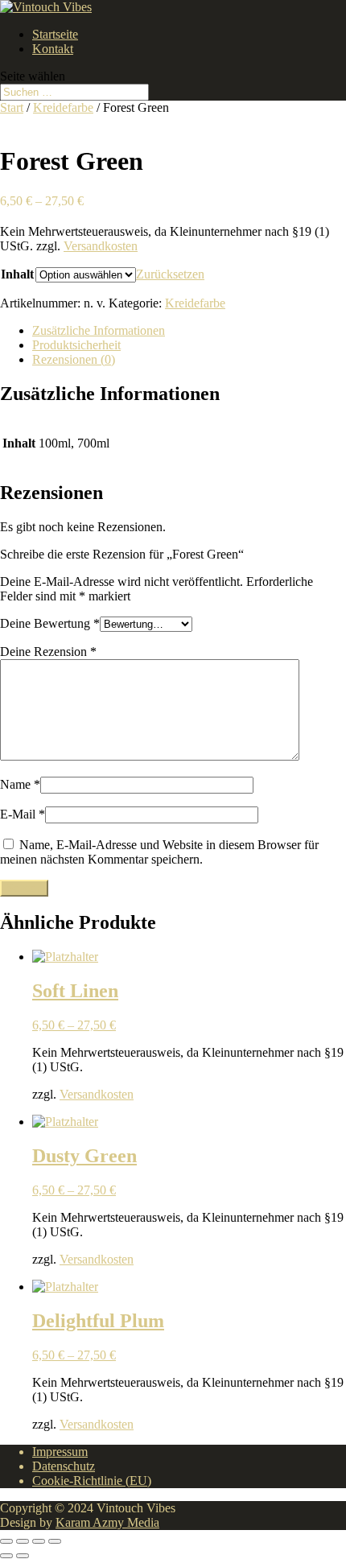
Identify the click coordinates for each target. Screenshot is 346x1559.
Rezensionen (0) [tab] (73, 359)
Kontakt (52, 49)
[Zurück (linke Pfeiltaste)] (6, 1555)
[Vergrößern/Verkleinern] (6, 1541)
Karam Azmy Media (107, 1522)
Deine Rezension (48, 651)
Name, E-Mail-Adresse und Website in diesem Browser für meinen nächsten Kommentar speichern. (159, 852)
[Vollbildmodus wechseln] (22, 1541)
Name (20, 784)
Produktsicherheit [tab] (76, 345)
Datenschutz (63, 1466)
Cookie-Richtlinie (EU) (91, 1480)
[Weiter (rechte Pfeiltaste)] (22, 1555)
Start (11, 107)
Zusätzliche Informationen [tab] (98, 330)
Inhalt (17, 274)
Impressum (60, 1451)
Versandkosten (101, 246)
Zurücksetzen (170, 274)
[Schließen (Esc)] (54, 1541)
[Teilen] (38, 1541)
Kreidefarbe (63, 107)
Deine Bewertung (50, 623)
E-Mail (22, 814)
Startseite (55, 34)
